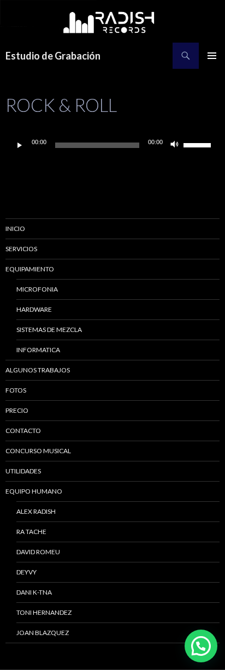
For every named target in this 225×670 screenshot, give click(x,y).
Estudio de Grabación (52, 56)
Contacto (23, 430)
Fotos (15, 390)
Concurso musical (38, 451)
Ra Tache (31, 531)
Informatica (38, 350)
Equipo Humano (33, 491)
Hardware (34, 309)
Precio (16, 410)
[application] (112, 145)
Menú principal (212, 56)
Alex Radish (36, 511)
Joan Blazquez (42, 633)
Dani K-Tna (34, 592)
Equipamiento (29, 269)
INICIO (15, 228)
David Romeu (38, 552)
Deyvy (26, 572)
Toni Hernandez (44, 612)
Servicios (21, 249)
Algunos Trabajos (37, 370)
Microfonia (37, 289)
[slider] (198, 144)
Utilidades (23, 471)
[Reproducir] (19, 145)
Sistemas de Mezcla (49, 329)
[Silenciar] (174, 145)
